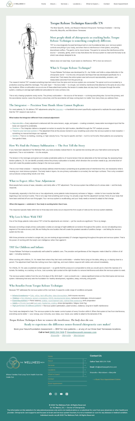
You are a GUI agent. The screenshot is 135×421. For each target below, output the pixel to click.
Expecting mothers (19, 301)
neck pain (37, 303)
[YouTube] (61, 394)
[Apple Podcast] (66, 394)
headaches (46, 303)
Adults (15, 303)
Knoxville (55, 335)
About (50, 361)
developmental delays (62, 298)
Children (15, 298)
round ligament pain (55, 301)
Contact (107, 4)
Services (51, 365)
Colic (32, 296)
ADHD (50, 298)
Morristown (79, 335)
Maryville (66, 335)
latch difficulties (46, 296)
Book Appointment (121, 4)
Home (43, 4)
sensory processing (40, 298)
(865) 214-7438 (57, 332)
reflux (37, 296)
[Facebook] (50, 394)
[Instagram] (55, 394)
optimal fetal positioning (73, 301)
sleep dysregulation (60, 296)
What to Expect (54, 374)
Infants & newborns (20, 296)
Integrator (59, 109)
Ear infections (26, 298)
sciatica (44, 301)
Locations (51, 370)
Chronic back (25, 303)
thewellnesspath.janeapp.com (81, 332)
